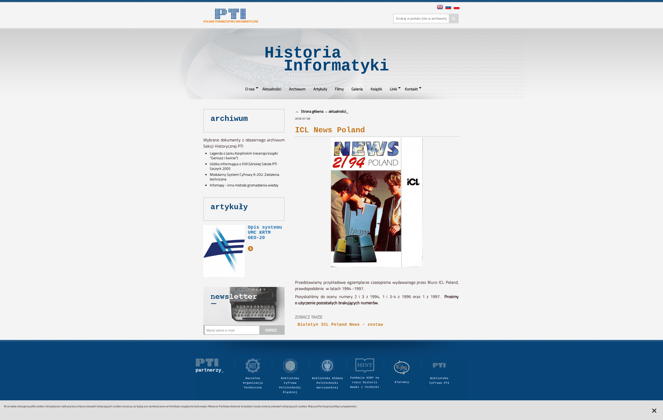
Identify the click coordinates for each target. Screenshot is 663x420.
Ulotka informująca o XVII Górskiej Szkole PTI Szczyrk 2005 (243, 166)
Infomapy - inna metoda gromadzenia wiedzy (244, 185)
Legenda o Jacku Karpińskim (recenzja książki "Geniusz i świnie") (244, 155)
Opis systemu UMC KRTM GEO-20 (265, 232)
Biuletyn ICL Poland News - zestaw (340, 324)
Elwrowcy (402, 382)
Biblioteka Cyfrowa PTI (439, 381)
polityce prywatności (344, 406)
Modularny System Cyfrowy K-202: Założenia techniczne (244, 177)
